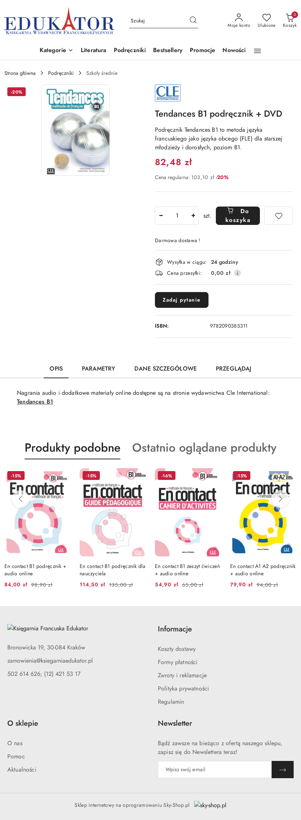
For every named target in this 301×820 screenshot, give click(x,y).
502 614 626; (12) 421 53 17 (43, 674)
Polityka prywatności (183, 688)
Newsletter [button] (175, 723)
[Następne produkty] (280, 499)
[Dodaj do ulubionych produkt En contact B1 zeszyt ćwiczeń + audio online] (212, 476)
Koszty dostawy (177, 649)
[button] (56, 50)
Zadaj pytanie (182, 299)
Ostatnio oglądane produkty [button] (204, 447)
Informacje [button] (175, 629)
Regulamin (171, 701)
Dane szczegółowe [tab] (165, 368)
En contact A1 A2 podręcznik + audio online (263, 569)
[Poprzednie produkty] (20, 499)
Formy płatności (177, 662)
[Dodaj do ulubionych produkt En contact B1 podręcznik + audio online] (62, 476)
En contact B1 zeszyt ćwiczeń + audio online (187, 569)
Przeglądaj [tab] (233, 368)
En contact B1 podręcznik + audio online (35, 569)
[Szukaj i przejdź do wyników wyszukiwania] (193, 20)
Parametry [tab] (98, 368)
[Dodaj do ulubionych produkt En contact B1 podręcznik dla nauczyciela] (137, 476)
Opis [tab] (56, 368)
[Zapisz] (283, 769)
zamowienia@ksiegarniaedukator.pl (50, 660)
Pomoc (16, 756)
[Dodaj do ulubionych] (278, 216)
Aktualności (21, 769)
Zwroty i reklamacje (182, 675)
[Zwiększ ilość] (193, 216)
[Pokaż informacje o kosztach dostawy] (237, 273)
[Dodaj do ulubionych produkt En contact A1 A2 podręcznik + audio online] (288, 476)
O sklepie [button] (22, 723)
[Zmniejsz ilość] (160, 216)
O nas (14, 743)
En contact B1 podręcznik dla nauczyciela (112, 569)
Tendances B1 (35, 401)
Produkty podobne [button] (72, 447)
